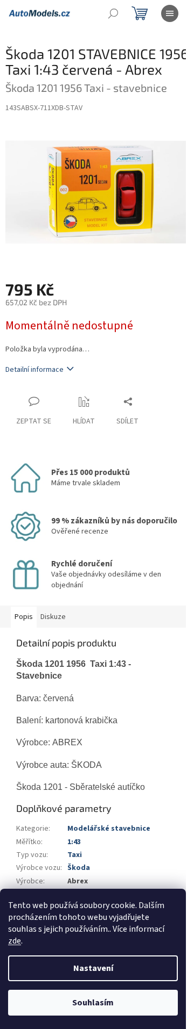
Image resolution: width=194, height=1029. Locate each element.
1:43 (74, 842)
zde (14, 941)
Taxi (74, 855)
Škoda (78, 867)
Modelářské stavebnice (108, 828)
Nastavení (93, 968)
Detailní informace (34, 369)
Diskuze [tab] (53, 616)
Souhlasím (93, 1003)
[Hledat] (113, 13)
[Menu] (170, 13)
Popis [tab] (24, 616)
